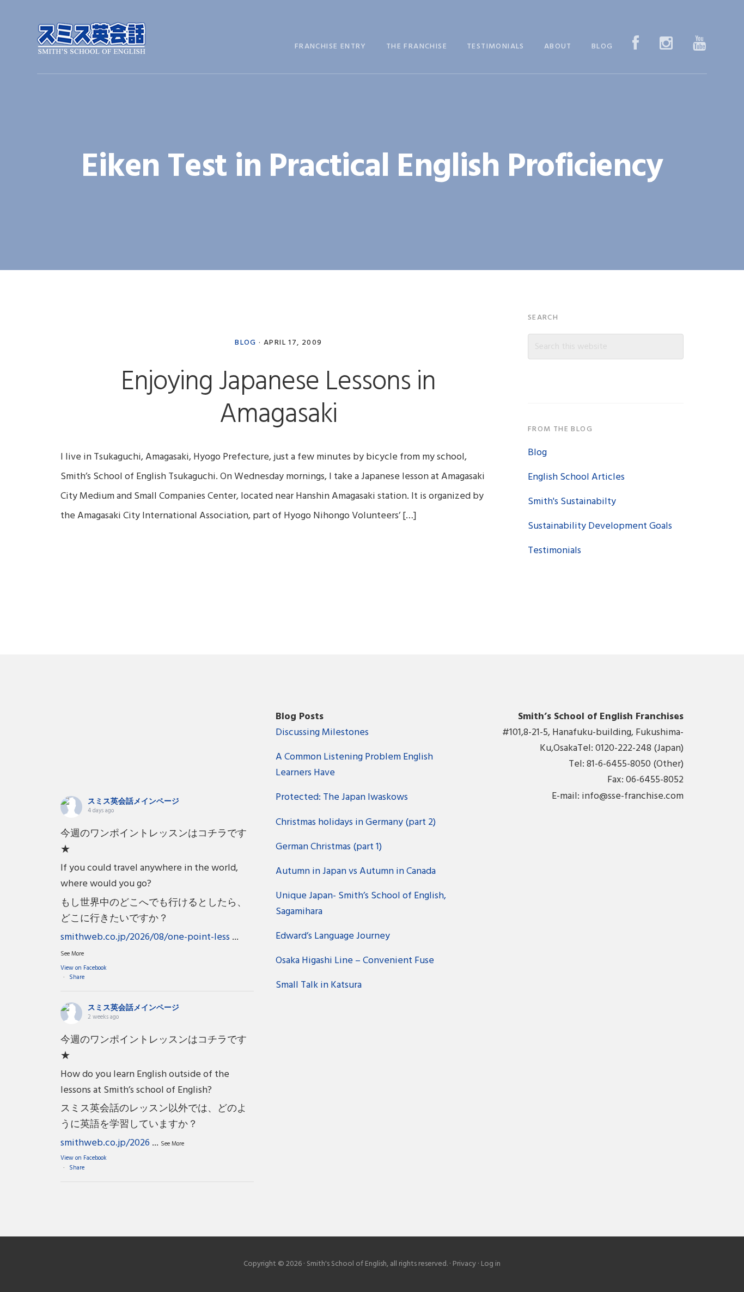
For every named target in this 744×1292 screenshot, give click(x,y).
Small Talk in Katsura (319, 985)
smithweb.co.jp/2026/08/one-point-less (145, 937)
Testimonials (554, 551)
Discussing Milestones (322, 732)
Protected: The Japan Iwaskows (342, 797)
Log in (491, 1264)
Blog (246, 342)
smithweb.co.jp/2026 (105, 1143)
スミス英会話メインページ (133, 801)
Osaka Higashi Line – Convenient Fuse (355, 961)
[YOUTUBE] (699, 44)
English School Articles (576, 477)
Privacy (464, 1264)
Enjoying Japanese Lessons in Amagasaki (278, 398)
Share (76, 977)
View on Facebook (83, 968)
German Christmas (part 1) (329, 847)
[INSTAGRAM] (666, 44)
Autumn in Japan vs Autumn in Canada (356, 871)
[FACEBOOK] (635, 44)
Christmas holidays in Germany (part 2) (356, 822)
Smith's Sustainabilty (572, 502)
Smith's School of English (91, 39)
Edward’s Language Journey (333, 936)
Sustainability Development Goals (600, 526)
